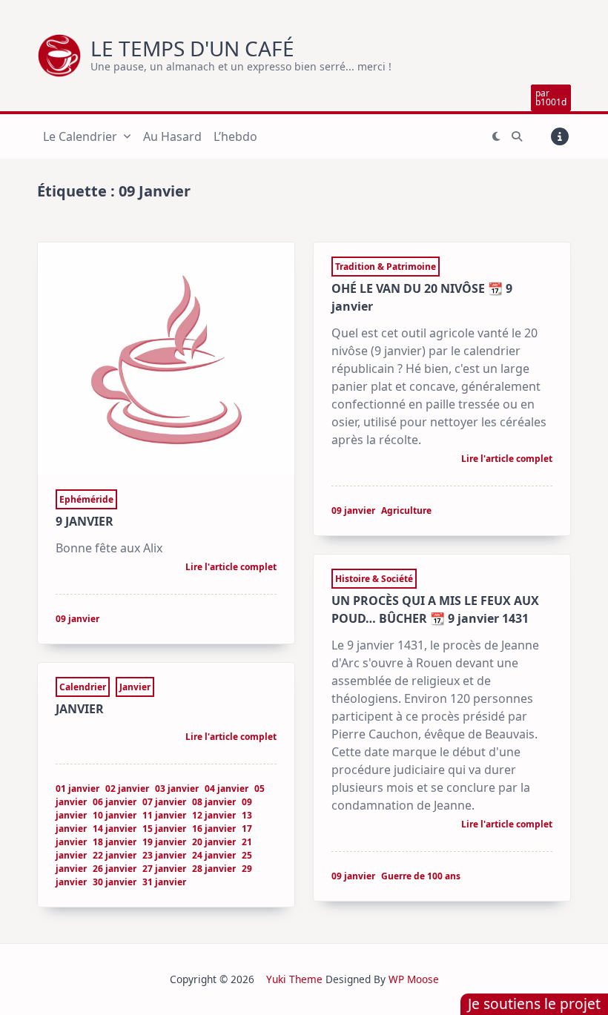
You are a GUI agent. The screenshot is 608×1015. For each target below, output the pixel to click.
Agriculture (406, 510)
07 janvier (164, 802)
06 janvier (114, 802)
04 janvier (226, 788)
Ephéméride (86, 499)
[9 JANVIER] (166, 358)
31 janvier (164, 882)
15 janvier (164, 828)
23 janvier (164, 855)
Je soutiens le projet (534, 1003)
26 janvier (114, 868)
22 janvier (114, 855)
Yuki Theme (294, 979)
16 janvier (214, 828)
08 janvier (214, 802)
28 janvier (214, 868)
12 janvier (214, 815)
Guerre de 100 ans (420, 876)
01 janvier (77, 788)
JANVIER (80, 709)
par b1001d (550, 97)
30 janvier (114, 882)
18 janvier (114, 842)
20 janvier (214, 842)
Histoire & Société (374, 578)
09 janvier (77, 618)
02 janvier (127, 788)
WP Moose (414, 979)
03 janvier (177, 788)
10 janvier (114, 815)
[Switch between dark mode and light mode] (496, 136)
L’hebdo (235, 136)
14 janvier (114, 828)
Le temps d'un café (192, 48)
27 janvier (164, 868)
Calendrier (82, 687)
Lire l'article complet (231, 568)
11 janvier (164, 815)
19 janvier (164, 842)
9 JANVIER (84, 521)
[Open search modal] (517, 136)
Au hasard (172, 136)
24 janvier (214, 855)
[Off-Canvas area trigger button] (560, 136)
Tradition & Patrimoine (385, 266)
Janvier (135, 687)
